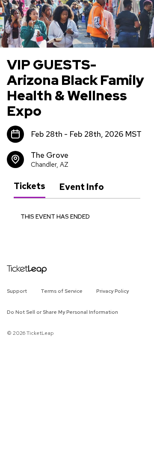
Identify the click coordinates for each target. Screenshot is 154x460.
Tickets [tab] (29, 186)
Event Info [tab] (81, 186)
